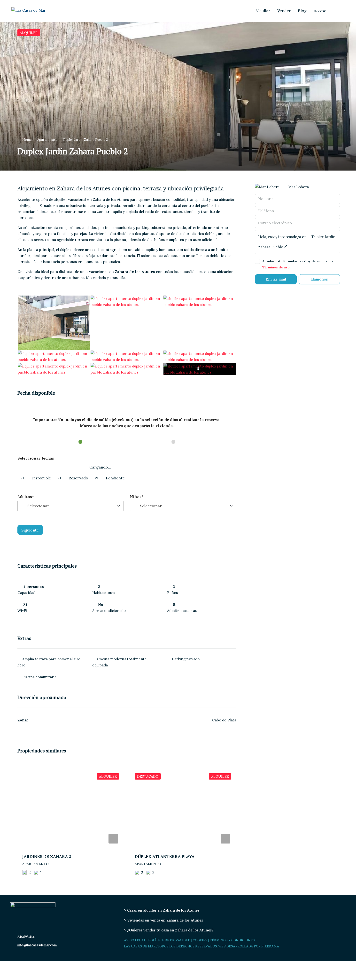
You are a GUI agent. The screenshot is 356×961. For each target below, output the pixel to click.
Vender (284, 11)
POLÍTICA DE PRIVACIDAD (169, 940)
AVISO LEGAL (135, 940)
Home (26, 140)
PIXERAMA (270, 946)
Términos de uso (276, 267)
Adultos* (25, 496)
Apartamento (47, 140)
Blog (302, 11)
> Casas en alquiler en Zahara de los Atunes (161, 910)
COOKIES (200, 940)
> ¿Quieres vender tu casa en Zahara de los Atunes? (168, 930)
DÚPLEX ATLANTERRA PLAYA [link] (164, 856)
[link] (70, 808)
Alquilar (262, 11)
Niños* (136, 496)
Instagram (336, 11)
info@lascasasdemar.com (37, 945)
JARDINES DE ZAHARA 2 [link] (46, 856)
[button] (178, 96)
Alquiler (29, 33)
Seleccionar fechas (35, 458)
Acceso (320, 11)
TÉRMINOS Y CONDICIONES (232, 940)
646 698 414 (25, 936)
